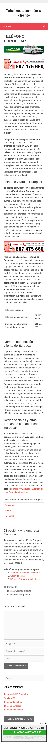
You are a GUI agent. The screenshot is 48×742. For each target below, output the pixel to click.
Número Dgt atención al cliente (25, 579)
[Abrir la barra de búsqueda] (44, 26)
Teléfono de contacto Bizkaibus (25, 573)
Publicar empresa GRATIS (19, 719)
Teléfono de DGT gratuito (16, 694)
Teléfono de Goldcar (13, 710)
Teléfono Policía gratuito (18, 595)
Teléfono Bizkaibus (13, 702)
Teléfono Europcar (12, 706)
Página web (10, 505)
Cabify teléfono (17, 576)
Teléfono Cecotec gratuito (19, 591)
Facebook (9, 516)
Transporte (12, 587)
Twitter (8, 510)
